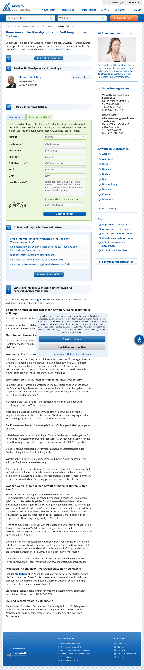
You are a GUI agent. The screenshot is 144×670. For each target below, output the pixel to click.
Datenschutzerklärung (79, 353)
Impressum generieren (115, 224)
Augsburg (107, 159)
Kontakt (121, 647)
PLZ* (11, 169)
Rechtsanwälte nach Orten (72, 647)
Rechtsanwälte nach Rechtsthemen (75, 654)
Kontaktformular (62, 49)
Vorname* (15, 150)
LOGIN (138, 9)
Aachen (106, 153)
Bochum (106, 174)
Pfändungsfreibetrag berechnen (114, 244)
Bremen (106, 189)
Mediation (21, 573)
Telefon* (14, 156)
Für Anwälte (120, 9)
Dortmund (107, 199)
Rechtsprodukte (87, 9)
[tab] (16, 117)
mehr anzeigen (110, 208)
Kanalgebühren (40, 299)
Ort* (11, 175)
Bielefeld (107, 169)
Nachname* (16, 144)
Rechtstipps (67, 9)
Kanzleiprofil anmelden (70, 644)
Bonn (105, 179)
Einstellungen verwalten (72, 346)
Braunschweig (109, 184)
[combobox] (65, 137)
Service (105, 9)
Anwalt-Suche (49, 9)
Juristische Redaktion (69, 660)
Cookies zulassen (72, 339)
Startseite (122, 643)
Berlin (105, 164)
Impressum (59, 353)
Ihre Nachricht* (18, 182)
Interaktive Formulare (115, 250)
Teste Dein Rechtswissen (49, 58)
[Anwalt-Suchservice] (18, 8)
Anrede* (14, 136)
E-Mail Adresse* (18, 163)
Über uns (121, 657)
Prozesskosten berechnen (117, 233)
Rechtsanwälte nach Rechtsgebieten (76, 650)
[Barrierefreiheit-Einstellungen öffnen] (139, 339)
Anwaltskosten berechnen (117, 229)
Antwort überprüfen (48, 274)
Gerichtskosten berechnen (117, 238)
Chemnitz (107, 194)
